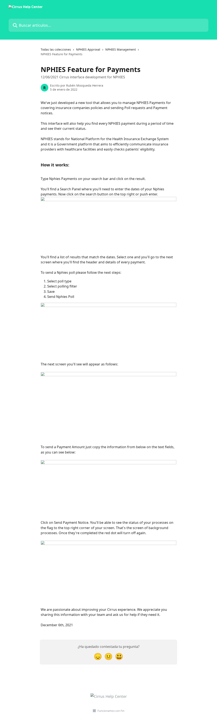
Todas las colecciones (56, 49)
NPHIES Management (120, 49)
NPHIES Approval (88, 49)
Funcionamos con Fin (110, 711)
